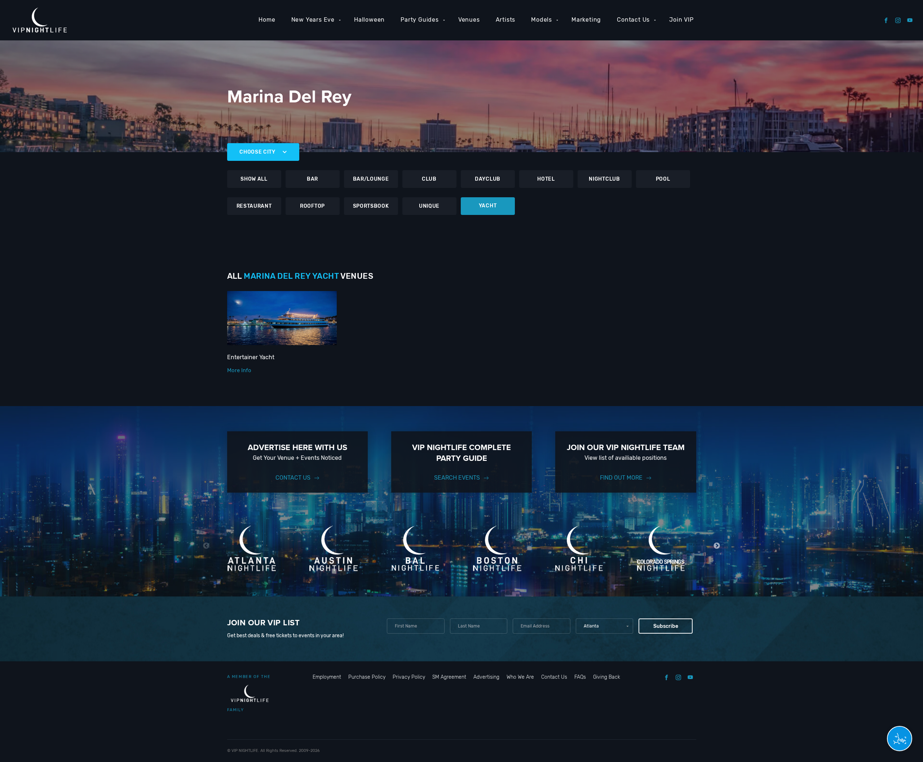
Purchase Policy (366, 677)
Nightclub (604, 179)
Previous (206, 545)
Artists (506, 19)
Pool (663, 179)
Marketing (586, 19)
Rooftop (312, 206)
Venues (469, 19)
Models (541, 19)
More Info (239, 370)
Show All (254, 179)
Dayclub (487, 179)
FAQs (580, 677)
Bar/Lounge (371, 179)
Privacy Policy (409, 677)
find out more (621, 477)
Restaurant (254, 206)
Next (716, 545)
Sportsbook (371, 206)
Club (429, 179)
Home (267, 19)
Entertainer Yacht (250, 357)
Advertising (486, 677)
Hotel (546, 179)
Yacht (488, 206)
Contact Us (633, 19)
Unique (429, 206)
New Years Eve (313, 19)
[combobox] (604, 626)
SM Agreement (449, 677)
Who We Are (520, 677)
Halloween (369, 19)
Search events (457, 477)
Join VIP (681, 19)
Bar (312, 179)
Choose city (257, 152)
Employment (327, 677)
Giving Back (606, 677)
